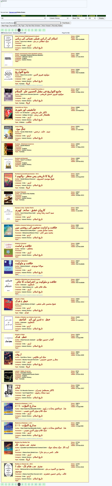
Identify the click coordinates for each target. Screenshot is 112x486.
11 (40, 30)
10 (36, 30)
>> (44, 30)
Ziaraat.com (13, 12)
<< (2, 30)
